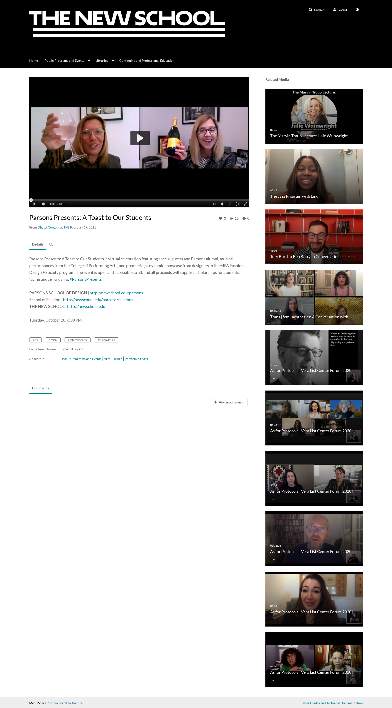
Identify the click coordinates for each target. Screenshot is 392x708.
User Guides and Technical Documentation (333, 703)
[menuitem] (37, 60)
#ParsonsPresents (86, 279)
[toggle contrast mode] (357, 10)
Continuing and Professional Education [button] (146, 60)
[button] (317, 10)
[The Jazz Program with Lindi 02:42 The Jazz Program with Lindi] (314, 176)
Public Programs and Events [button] (64, 60)
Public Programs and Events (81, 359)
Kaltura (77, 703)
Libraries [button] (102, 60)
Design (117, 359)
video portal (58, 703)
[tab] (37, 244)
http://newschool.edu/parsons (116, 292)
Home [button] (33, 60)
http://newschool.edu (86, 306)
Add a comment (231, 402)
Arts (107, 359)
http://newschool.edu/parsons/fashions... (99, 299)
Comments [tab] (40, 388)
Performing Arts (136, 359)
